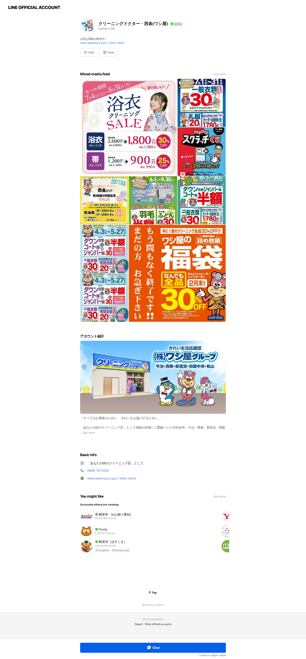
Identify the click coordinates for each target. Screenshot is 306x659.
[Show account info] (176, 24)
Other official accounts (158, 624)
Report (139, 624)
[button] (108, 52)
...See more (87, 432)
